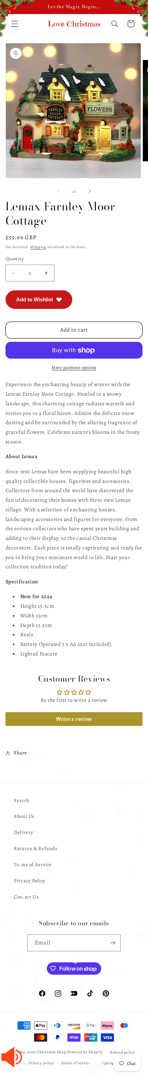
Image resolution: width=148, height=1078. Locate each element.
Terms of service (76, 1063)
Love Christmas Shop (46, 1052)
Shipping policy (112, 1063)
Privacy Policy (29, 880)
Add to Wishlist (34, 299)
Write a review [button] (74, 719)
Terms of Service (33, 864)
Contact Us (26, 896)
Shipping (38, 247)
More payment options (74, 367)
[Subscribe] (112, 943)
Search (22, 800)
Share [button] (20, 752)
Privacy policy (41, 1063)
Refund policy (122, 1052)
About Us (24, 816)
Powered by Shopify (85, 1052)
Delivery (23, 832)
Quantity (15, 258)
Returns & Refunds (35, 848)
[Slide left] (58, 191)
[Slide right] (89, 191)
